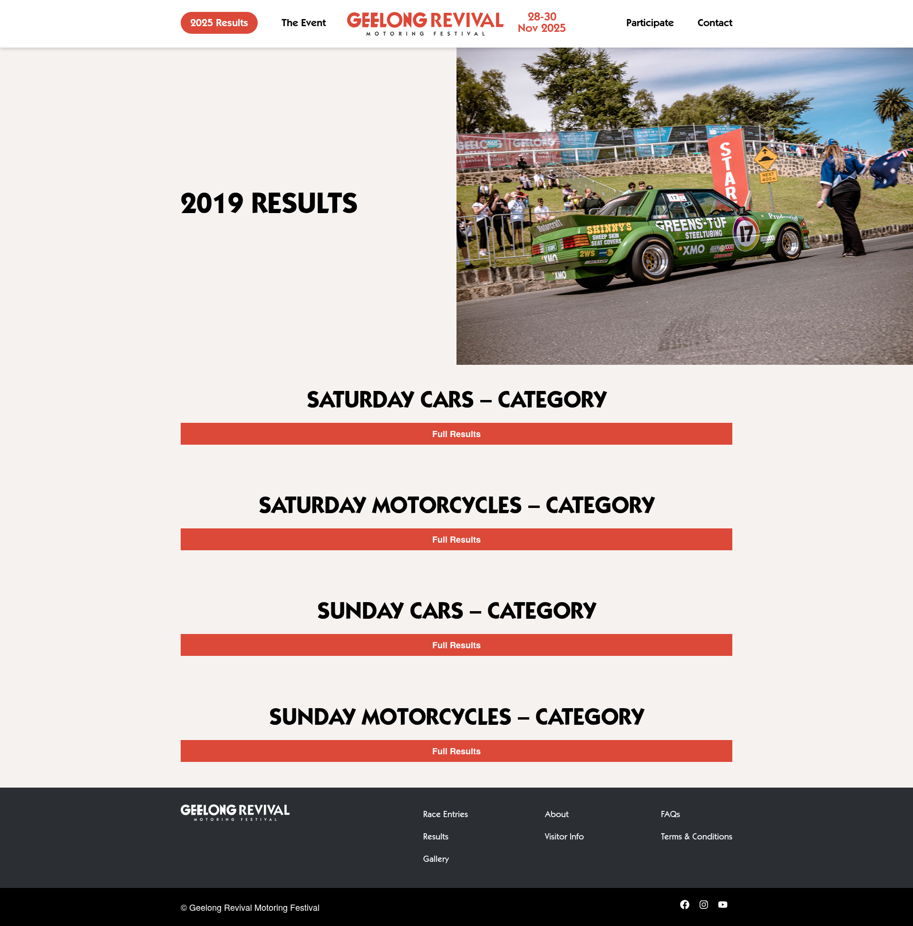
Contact (715, 24)
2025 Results (219, 24)
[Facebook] (685, 907)
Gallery (436, 860)
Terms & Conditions (696, 837)
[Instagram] (704, 907)
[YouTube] (723, 907)
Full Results (456, 434)
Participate (650, 24)
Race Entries (445, 815)
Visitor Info (564, 837)
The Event (304, 24)
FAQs (670, 815)
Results (435, 837)
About (557, 815)
